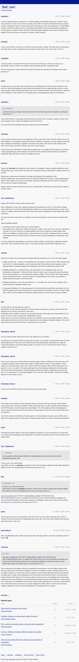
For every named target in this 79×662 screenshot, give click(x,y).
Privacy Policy (40, 655)
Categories (10, 655)
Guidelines (18, 655)
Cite (5, 502)
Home (3, 655)
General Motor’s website (32, 496)
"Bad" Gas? (8, 6)
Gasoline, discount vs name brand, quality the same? (19, 616)
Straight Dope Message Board (10, 2)
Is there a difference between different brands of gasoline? (21, 632)
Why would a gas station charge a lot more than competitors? (22, 624)
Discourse (12, 659)
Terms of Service (29, 655)
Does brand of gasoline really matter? (14, 608)
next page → (5, 595)
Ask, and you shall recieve (9, 496)
